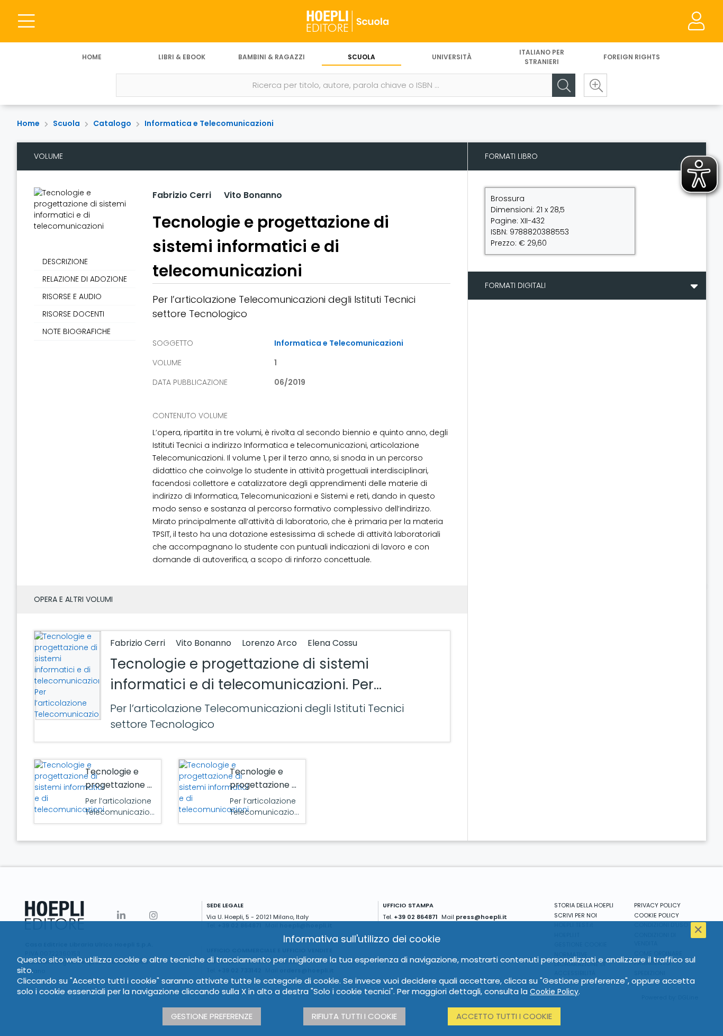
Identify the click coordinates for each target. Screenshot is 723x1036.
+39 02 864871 (416, 917)
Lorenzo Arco (270, 643)
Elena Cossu (332, 643)
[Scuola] (361, 21)
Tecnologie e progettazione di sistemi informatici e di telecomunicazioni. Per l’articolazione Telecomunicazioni (242, 684)
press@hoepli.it (481, 917)
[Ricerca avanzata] (595, 85)
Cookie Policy (554, 991)
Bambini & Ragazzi (271, 56)
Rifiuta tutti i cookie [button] (354, 1016)
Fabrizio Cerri (181, 195)
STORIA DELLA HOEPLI (583, 905)
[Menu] (26, 21)
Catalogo (112, 123)
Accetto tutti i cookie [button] (504, 1016)
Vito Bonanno (253, 195)
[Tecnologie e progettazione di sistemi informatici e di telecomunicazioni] (69, 787)
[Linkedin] (121, 915)
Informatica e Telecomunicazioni (209, 123)
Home (92, 56)
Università (452, 56)
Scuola (361, 56)
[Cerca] (563, 85)
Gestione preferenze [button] (211, 1016)
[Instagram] (153, 915)
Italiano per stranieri (541, 57)
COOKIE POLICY (656, 915)
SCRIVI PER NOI (575, 915)
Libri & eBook (181, 56)
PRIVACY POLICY (657, 905)
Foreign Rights (631, 56)
